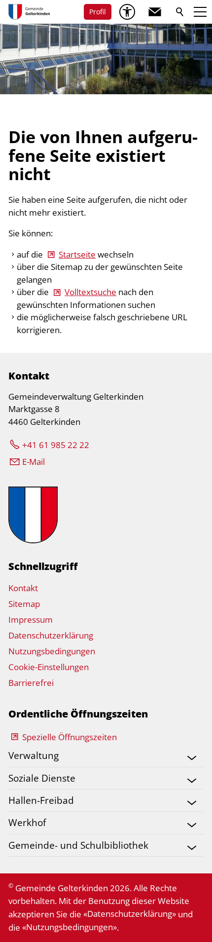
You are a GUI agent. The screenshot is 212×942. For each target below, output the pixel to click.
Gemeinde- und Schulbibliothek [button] (78, 845)
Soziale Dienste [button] (41, 778)
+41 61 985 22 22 (55, 445)
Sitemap (24, 603)
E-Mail (33, 461)
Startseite (77, 254)
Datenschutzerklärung (50, 635)
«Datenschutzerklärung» (129, 913)
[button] (155, 12)
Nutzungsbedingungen (51, 651)
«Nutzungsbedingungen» (69, 927)
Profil (97, 11)
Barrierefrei (31, 682)
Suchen (180, 12)
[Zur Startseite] (29, 12)
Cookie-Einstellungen (48, 667)
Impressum (30, 619)
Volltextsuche (90, 292)
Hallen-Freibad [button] (41, 800)
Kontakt (23, 588)
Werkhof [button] (27, 822)
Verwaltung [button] (33, 755)
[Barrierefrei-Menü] (127, 12)
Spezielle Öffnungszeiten (69, 737)
